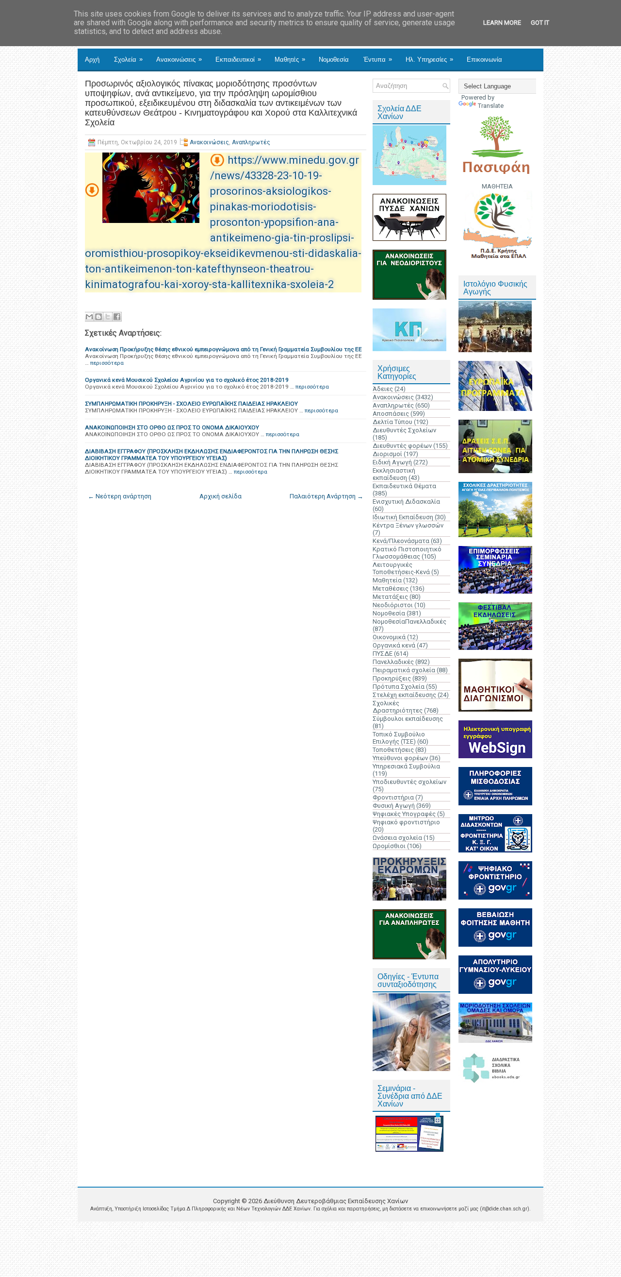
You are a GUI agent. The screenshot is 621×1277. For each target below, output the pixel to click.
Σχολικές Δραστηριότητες (398, 706)
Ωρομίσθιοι (389, 846)
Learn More (502, 22)
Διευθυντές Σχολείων (404, 430)
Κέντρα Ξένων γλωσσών (408, 525)
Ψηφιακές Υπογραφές (404, 813)
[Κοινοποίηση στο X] (108, 317)
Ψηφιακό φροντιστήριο (406, 822)
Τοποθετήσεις (393, 749)
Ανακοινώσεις (179, 59)
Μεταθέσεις (391, 588)
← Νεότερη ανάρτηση (119, 496)
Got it (540, 22)
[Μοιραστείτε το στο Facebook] (117, 317)
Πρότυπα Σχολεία (399, 686)
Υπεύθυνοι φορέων (400, 758)
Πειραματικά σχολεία (404, 670)
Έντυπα (377, 59)
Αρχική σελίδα (220, 496)
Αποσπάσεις (391, 413)
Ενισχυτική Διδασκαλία (406, 501)
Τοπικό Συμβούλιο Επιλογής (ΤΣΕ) (399, 738)
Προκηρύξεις (392, 678)
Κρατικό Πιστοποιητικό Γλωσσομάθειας (407, 552)
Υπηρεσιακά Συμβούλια (406, 766)
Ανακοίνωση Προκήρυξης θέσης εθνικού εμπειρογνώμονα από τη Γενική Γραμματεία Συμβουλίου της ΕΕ (223, 349)
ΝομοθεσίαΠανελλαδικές (409, 621)
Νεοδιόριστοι (393, 605)
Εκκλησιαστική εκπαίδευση (394, 474)
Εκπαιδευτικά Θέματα (404, 486)
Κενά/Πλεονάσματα (401, 541)
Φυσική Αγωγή (394, 805)
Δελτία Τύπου (392, 422)
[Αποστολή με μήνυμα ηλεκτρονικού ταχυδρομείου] (89, 317)
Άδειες (383, 388)
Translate (491, 105)
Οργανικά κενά (394, 645)
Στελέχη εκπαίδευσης (404, 694)
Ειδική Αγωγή (392, 462)
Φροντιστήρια (393, 797)
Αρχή (92, 59)
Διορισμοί (387, 454)
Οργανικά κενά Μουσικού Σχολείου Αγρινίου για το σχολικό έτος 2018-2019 (187, 379)
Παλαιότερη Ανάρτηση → (326, 496)
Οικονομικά (389, 637)
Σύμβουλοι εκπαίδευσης (408, 718)
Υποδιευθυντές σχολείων (409, 781)
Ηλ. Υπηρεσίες (429, 59)
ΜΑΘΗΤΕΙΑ (497, 186)
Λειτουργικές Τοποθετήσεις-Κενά (401, 568)
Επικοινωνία (484, 59)
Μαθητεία (387, 580)
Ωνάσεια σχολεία (397, 837)
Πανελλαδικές (393, 661)
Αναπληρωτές (251, 142)
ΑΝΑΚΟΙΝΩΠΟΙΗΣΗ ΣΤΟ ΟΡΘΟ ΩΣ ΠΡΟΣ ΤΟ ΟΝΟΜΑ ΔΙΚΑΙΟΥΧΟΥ (172, 427)
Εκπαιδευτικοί (238, 59)
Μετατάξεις (390, 596)
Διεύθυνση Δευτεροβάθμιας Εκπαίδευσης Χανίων (335, 1201)
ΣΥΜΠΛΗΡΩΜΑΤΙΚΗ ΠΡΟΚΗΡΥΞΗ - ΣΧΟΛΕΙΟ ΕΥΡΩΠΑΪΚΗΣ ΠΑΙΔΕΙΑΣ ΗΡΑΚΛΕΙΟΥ (191, 403)
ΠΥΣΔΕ (382, 653)
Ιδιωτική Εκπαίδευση (403, 517)
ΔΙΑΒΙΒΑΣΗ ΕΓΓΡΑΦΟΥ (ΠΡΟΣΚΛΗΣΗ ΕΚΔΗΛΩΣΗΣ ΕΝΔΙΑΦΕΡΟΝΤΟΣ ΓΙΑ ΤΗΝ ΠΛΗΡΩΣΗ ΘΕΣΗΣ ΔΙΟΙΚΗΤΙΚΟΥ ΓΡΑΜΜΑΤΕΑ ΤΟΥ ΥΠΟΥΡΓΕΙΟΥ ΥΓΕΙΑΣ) (211, 454)
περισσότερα (107, 362)
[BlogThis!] (98, 317)
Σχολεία (128, 59)
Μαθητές (290, 59)
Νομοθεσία (334, 59)
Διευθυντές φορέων (402, 445)
